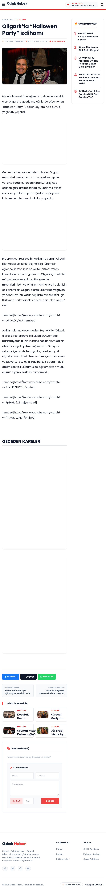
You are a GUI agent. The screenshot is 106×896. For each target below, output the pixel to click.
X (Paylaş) (29, 676)
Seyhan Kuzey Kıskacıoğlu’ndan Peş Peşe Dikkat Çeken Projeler (88, 62)
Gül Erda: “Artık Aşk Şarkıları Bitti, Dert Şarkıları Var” (89, 94)
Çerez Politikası (91, 859)
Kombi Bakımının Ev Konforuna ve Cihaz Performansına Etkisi (89, 79)
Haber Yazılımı (72, 885)
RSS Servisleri (62, 859)
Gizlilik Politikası (91, 849)
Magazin (21, 20)
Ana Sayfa (8, 20)
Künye (59, 849)
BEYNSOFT (98, 884)
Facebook (12, 676)
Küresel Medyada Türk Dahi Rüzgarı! (89, 49)
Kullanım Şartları (91, 854)
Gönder (50, 801)
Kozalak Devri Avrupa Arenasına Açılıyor (88, 36)
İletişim (59, 854)
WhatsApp (48, 676)
